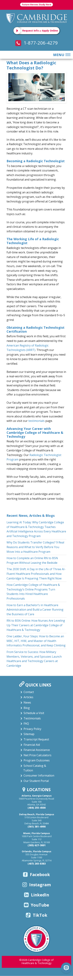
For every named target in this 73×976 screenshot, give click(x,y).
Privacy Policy (32, 729)
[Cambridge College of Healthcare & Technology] (36, 18)
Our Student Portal (36, 781)
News (27, 702)
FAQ (26, 723)
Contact (29, 692)
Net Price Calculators (37, 755)
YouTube (40, 905)
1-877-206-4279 (40, 43)
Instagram (40, 884)
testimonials (36, 421)
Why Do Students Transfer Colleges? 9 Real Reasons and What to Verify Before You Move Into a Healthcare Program (35, 546)
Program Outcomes (37, 760)
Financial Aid (32, 745)
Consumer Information (39, 775)
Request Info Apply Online (40, 30)
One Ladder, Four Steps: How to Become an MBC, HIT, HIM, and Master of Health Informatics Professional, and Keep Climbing (36, 640)
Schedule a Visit (34, 713)
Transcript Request (36, 739)
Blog (27, 708)
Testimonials (32, 718)
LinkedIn (40, 895)
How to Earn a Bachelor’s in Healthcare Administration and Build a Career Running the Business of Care (35, 609)
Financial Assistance (37, 750)
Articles (28, 697)
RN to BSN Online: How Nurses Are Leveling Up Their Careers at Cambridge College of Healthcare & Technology (36, 625)
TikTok (40, 915)
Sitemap (29, 734)
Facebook (40, 874)
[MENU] (67, 55)
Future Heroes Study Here (36, 4)
